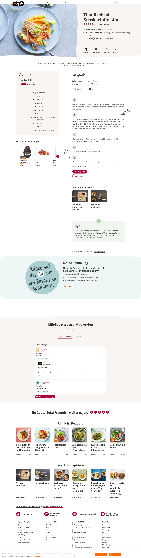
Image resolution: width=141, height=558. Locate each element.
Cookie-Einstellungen (79, 542)
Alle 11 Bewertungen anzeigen (45, 397)
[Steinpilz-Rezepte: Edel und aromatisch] (79, 483)
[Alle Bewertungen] (88, 24)
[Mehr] (104, 359)
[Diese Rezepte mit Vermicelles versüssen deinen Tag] (117, 483)
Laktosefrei (98, 38)
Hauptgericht (109, 38)
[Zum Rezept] (23, 442)
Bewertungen (65, 336)
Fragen (78, 336)
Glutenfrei (90, 38)
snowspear (44, 349)
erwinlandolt (45, 382)
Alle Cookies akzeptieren (114, 555)
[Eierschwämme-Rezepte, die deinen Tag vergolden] (98, 483)
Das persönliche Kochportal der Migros (28, 506)
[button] (38, 350)
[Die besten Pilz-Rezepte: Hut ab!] (61, 483)
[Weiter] (57, 156)
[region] (70, 554)
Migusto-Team (47, 363)
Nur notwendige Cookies (101, 555)
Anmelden (122, 1)
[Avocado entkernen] (23, 483)
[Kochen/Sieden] (42, 483)
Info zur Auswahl (34, 84)
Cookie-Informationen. (37, 556)
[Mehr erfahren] (80, 207)
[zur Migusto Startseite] (18, 2)
